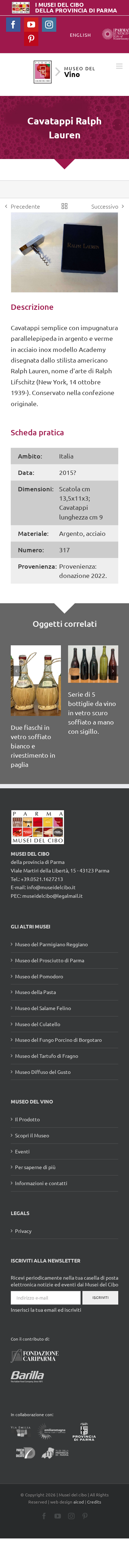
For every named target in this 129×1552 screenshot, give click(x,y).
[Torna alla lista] (64, 206)
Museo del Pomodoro (39, 976)
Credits (94, 1502)
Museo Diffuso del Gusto (43, 1072)
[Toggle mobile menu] (120, 66)
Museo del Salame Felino (43, 1008)
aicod (78, 1502)
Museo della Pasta (35, 992)
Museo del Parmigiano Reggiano (51, 944)
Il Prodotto (27, 1119)
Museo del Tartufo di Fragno (46, 1055)
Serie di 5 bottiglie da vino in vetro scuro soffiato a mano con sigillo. (92, 712)
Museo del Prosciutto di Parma (49, 960)
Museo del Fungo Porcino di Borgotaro (58, 1039)
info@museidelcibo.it (51, 887)
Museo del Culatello (37, 1024)
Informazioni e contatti (41, 1183)
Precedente (25, 206)
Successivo (104, 206)
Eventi (22, 1151)
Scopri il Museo (32, 1135)
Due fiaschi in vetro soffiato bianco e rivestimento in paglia (33, 745)
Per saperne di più (35, 1167)
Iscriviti (100, 1297)
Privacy (23, 1231)
